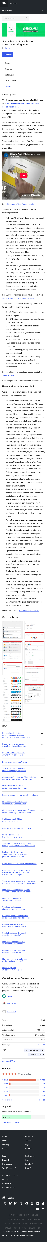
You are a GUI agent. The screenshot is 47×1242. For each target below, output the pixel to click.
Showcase (29, 1136)
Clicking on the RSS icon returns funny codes (12, 820)
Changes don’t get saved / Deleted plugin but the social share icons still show (19, 778)
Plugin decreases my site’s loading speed (19, 864)
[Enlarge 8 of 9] (41, 669)
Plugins (27, 1144)
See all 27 (41, 1045)
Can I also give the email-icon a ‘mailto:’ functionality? (14, 925)
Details (7, 63)
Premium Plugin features (29, 610)
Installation (9, 75)
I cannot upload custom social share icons (20, 795)
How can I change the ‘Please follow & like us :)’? (13, 899)
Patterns (28, 1148)
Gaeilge (11, 1198)
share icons (34, 1050)
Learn (4, 1156)
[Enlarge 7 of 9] (41, 644)
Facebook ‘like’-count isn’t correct (16, 828)
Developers (7, 1164)
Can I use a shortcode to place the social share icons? (14, 908)
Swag (28, 1168)
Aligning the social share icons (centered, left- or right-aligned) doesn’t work (19, 811)
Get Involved (30, 1156)
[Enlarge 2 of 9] (19, 643)
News (4, 1140)
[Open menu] (43, 3)
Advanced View (9, 1061)
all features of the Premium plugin (20, 204)
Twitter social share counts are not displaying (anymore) (14, 769)
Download (8, 54)
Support (8, 87)
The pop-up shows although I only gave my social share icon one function (18, 844)
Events (27, 1160)
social (42, 1050)
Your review (7, 1100)
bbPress (7, 1183)
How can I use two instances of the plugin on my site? (14, 960)
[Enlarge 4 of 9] (19, 679)
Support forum (8, 375)
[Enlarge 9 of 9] (41, 686)
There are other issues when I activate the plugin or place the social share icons (19, 882)
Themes (28, 1140)
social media (33, 1055)
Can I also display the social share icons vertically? (14, 934)
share (26, 1050)
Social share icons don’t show (14, 762)
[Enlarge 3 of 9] (19, 664)
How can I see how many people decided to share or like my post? (16, 891)
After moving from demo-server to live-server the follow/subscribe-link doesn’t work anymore (16, 872)
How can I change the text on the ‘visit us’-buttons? (13, 943)
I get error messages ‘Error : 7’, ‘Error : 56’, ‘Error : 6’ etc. (13, 754)
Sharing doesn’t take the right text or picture (12, 836)
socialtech (11, 1011)
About (4, 1136)
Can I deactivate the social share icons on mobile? (13, 951)
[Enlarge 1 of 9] (19, 624)
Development (10, 81)
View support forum (10, 1122)
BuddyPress (8, 1187)
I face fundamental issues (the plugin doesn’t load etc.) (14, 745)
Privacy (5, 1148)
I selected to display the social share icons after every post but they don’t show (14, 854)
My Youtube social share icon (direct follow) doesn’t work (14, 803)
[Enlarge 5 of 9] (41, 624)
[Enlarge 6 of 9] (41, 635)
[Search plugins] (26, 18)
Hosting (5, 1144)
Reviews (8, 69)
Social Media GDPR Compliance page (18, 298)
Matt (5, 1179)
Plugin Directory (8, 10)
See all (42, 1100)
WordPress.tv (9, 1168)
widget (41, 1055)
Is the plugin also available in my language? (13, 969)
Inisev (7, 48)
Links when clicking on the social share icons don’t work (14, 787)
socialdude (11, 1004)
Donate (29, 1164)
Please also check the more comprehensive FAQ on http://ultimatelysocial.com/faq (16, 735)
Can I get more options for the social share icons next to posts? (16, 917)
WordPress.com (10, 1175)
